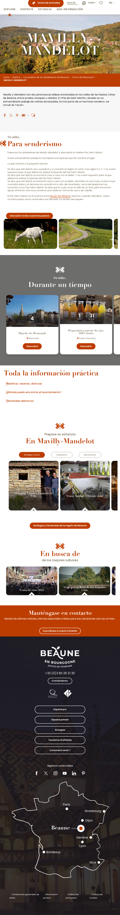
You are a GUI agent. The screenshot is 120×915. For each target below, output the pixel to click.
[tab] (32, 455)
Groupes (60, 729)
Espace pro (60, 709)
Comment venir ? (60, 750)
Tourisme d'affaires (60, 740)
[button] (9, 7)
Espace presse (60, 719)
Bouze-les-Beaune (60, 196)
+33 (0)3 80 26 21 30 (60, 673)
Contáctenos (60, 680)
